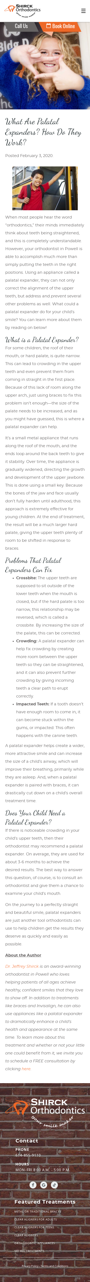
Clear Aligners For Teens (34, 1227)
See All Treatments (29, 1251)
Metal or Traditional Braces (37, 1211)
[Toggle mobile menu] (83, 10)
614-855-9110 (28, 1155)
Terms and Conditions (54, 1266)
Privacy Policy (30, 1266)
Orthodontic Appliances (34, 1243)
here (26, 1069)
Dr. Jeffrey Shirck (22, 967)
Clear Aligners (26, 1235)
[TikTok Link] (54, 1184)
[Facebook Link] (32, 1184)
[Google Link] (43, 1184)
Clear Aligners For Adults (35, 1219)
